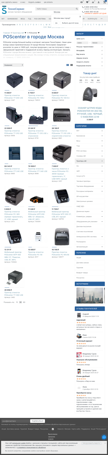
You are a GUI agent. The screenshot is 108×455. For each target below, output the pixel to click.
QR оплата (48, 2)
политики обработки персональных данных (59, 424)
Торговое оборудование (85, 186)
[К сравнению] (19, 70)
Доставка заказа (82, 263)
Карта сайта (76, 429)
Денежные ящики (82, 211)
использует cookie (19, 443)
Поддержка (85, 429)
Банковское (13, 19)
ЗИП (82, 19)
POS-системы (40, 19)
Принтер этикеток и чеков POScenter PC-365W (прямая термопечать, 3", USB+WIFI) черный (60, 174)
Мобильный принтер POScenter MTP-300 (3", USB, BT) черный (61, 214)
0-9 (45, 27)
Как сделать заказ (9, 2)
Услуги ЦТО (92, 19)
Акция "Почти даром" (98, 429)
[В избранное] (22, 70)
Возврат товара (82, 273)
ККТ (3, 19)
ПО (77, 166)
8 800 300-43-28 (91, 12)
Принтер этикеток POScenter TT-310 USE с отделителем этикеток (62, 133)
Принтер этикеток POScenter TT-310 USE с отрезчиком (38, 133)
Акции (78, 257)
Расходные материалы (84, 191)
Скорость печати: (82, 62)
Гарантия (79, 267)
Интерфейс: (80, 50)
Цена (80, 39)
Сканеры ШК (81, 156)
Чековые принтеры (83, 181)
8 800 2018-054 (90, 7)
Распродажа (81, 242)
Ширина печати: (82, 58)
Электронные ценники (84, 201)
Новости (60, 429)
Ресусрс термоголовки (84, 47)
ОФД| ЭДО (80, 206)
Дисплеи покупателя (83, 226)
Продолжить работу (91, 443)
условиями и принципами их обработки (31, 447)
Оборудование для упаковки (86, 221)
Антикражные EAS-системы (86, 236)
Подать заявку (34, 2)
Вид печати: (80, 54)
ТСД (29, 19)
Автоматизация (82, 247)
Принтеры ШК (81, 161)
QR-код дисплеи (82, 196)
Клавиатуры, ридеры (84, 216)
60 (24, 302)
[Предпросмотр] (14, 80)
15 (17, 302)
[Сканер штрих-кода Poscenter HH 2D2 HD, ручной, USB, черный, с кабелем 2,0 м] (89, 95)
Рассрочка (80, 278)
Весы (23, 19)
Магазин (68, 429)
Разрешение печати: (83, 66)
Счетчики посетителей (84, 231)
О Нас (22, 2)
